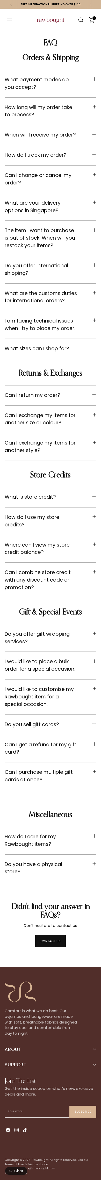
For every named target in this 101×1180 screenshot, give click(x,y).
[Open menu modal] (9, 20)
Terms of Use (14, 1164)
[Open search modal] (80, 20)
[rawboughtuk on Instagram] (17, 1130)
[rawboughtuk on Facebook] (8, 1130)
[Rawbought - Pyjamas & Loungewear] (50, 23)
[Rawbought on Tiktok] (26, 1130)
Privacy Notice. (37, 1164)
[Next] (90, 4)
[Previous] (11, 4)
